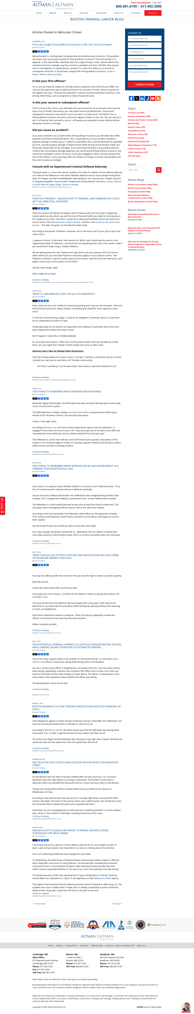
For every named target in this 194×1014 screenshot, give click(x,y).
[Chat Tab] (97, 507)
